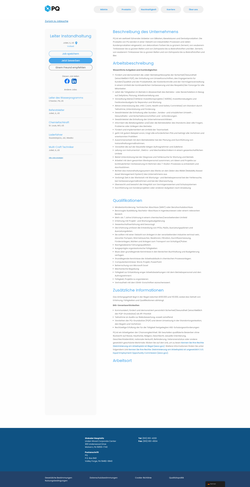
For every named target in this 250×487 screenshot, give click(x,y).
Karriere (171, 9)
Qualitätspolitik (176, 477)
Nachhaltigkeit (148, 9)
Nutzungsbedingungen (56, 480)
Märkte (104, 9)
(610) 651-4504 (150, 441)
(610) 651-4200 (149, 438)
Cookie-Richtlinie (143, 477)
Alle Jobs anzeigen (56, 158)
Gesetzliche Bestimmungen (58, 477)
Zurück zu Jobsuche (56, 21)
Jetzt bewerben (70, 60)
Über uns (193, 9)
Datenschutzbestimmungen (103, 477)
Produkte (126, 9)
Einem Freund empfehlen (71, 67)
